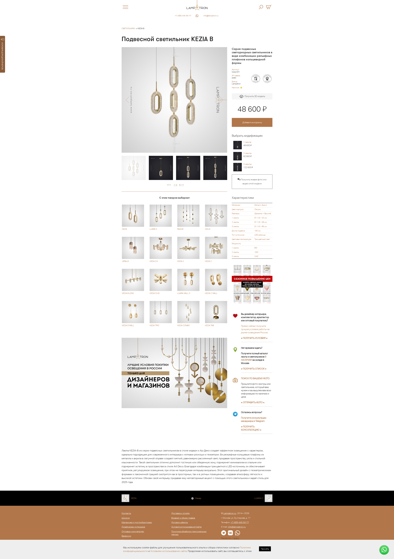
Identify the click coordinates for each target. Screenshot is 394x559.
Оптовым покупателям (133, 531)
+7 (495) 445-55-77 (183, 16)
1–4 (175, 185)
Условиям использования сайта (168, 551)
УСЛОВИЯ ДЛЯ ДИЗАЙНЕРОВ (2, 56)
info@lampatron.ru (210, 16)
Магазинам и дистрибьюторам (137, 522)
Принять (265, 549)
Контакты (126, 513)
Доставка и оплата (180, 513)
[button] (127, 100)
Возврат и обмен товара (183, 518)
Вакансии (126, 536)
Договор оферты (179, 522)
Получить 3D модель (254, 96)
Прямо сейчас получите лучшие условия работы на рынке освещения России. (255, 329)
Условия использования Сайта (186, 527)
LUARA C (258, 498)
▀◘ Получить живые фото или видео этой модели (252, 181)
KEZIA (134, 498)
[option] (174, 100)
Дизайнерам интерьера (133, 527)
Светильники (128, 28)
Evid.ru (236, 538)
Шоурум (126, 518)
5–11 (181, 185)
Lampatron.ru (229, 513)
